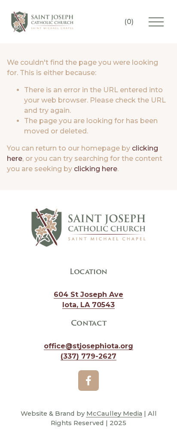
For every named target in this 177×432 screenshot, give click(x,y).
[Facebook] (88, 380)
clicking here (95, 169)
